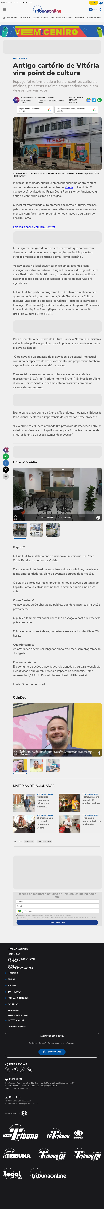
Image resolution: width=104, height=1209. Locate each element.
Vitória (69, 187)
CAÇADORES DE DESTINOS (62, 18)
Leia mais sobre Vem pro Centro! (34, 227)
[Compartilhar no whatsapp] (6, 456)
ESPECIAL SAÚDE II (40, 18)
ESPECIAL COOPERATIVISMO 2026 (20, 967)
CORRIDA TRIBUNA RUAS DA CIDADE (21, 960)
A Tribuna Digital (95, 18)
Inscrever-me (57, 922)
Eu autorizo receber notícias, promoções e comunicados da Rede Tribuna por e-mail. (44, 915)
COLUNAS (13, 1004)
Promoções (13, 1011)
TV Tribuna (25, 18)
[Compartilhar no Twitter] (6, 469)
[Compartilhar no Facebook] (6, 463)
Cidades (29, 841)
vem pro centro (44, 841)
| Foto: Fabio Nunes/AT (64, 518)
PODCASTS (79, 18)
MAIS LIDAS (14, 954)
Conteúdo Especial (17, 1027)
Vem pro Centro (20, 58)
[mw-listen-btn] (6, 450)
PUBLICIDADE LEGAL (19, 1015)
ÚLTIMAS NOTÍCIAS (18, 949)
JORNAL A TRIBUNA (18, 998)
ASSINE (93, 3)
